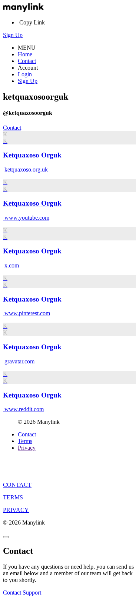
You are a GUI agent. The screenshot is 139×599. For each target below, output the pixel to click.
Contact (27, 61)
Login (25, 74)
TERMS (13, 497)
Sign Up (13, 35)
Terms (25, 441)
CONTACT (17, 485)
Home (25, 54)
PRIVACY (16, 510)
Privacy (27, 448)
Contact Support (22, 592)
